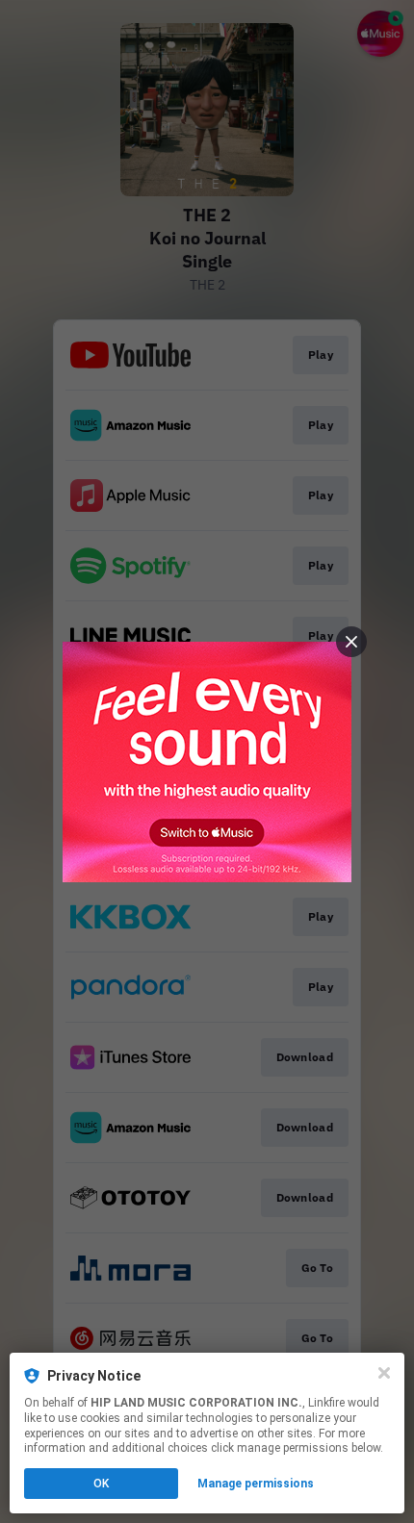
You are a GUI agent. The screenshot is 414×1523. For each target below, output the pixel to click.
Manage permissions (255, 1483)
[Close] (384, 1373)
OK (101, 1483)
